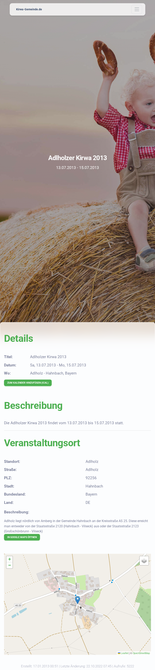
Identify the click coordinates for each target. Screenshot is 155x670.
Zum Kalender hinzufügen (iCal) (27, 382)
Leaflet (124, 653)
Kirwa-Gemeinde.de (29, 9)
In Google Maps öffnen (22, 537)
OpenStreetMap (141, 653)
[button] (77, 600)
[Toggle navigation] (136, 9)
